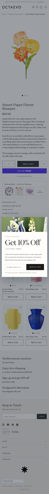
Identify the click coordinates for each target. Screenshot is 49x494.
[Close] (43, 220)
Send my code (35, 267)
